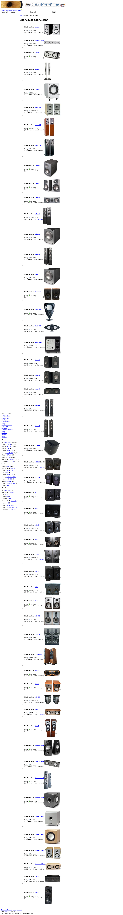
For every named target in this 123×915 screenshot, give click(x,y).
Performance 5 (39, 761)
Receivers (4, 433)
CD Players (5, 420)
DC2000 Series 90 (11, 507)
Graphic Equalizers (7, 425)
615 (7, 496)
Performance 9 (39, 797)
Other (3, 431)
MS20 (36, 508)
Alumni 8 (37, 69)
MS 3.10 (37, 462)
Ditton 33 (10, 498)
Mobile (7, 911)
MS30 (36, 587)
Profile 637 (9, 453)
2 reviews (41, 467)
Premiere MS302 (40, 850)
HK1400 (13, 501)
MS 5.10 (37, 477)
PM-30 (9, 457)
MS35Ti (37, 616)
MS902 (37, 684)
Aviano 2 (37, 183)
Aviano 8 (37, 254)
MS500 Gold (38, 654)
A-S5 (6, 494)
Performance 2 (39, 745)
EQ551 (9, 466)
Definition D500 (11, 477)
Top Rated (13, 10)
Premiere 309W (39, 834)
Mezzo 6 (37, 405)
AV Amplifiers (6, 417)
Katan (6, 472)
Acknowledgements (6, 910)
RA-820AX (8, 442)
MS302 (37, 601)
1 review (39, 219)
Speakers (4, 434)
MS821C (37, 670)
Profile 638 (9, 450)
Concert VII (8, 481)
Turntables (4, 437)
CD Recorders (6, 421)
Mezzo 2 (37, 375)
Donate (18, 10)
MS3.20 (37, 554)
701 (8, 503)
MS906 (37, 726)
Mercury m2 (10, 485)
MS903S (37, 697)
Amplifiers (5, 415)
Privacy (15, 910)
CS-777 (8, 444)
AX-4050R (11, 459)
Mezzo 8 (37, 426)
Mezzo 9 (37, 445)
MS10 (36, 492)
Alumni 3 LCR (39, 40)
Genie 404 (38, 326)
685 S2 (13, 468)
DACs (3, 423)
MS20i (37, 525)
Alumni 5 (37, 52)
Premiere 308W (39, 816)
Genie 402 (38, 309)
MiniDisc (4, 428)
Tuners (3, 436)
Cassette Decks (6, 418)
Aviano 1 (37, 165)
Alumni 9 (37, 89)
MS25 (36, 539)
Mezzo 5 (37, 389)
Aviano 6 (37, 214)
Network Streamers (7, 429)
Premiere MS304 (40, 864)
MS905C (37, 709)
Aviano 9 (37, 274)
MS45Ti (37, 634)
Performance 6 (39, 778)
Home (3, 10)
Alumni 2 (37, 27)
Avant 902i (38, 107)
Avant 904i (38, 125)
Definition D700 (11, 483)
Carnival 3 (38, 292)
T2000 (37, 893)
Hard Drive (5, 426)
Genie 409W (38, 342)
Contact (19, 910)
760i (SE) (9, 446)
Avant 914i (38, 145)
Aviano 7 (37, 234)
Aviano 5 (37, 197)
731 (8, 448)
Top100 (7, 10)
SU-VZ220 (10, 461)
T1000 (37, 876)
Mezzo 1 (37, 360)
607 (7, 455)
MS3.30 (37, 571)
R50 (13, 509)
